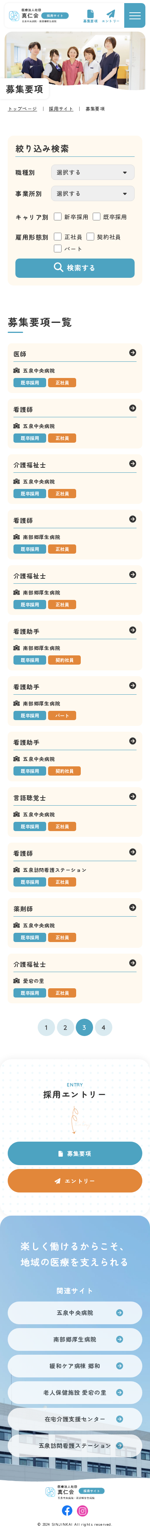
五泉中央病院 (75, 1312)
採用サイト (61, 108)
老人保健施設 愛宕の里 (75, 1392)
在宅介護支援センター (75, 1419)
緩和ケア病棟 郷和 (75, 1366)
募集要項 (90, 20)
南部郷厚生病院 (74, 1339)
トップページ (22, 108)
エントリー (111, 20)
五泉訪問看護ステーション (75, 1445)
